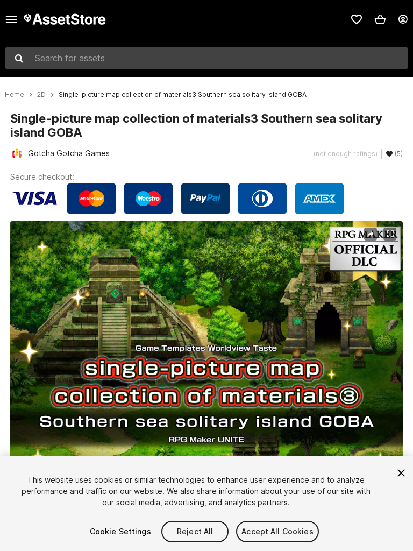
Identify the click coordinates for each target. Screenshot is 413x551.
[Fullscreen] (389, 234)
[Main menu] (11, 19)
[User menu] (402, 19)
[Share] (370, 234)
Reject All (195, 531)
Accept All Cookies (277, 531)
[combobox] (206, 58)
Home (14, 94)
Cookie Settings (120, 531)
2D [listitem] (41, 94)
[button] (380, 19)
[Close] (401, 473)
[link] (356, 19)
